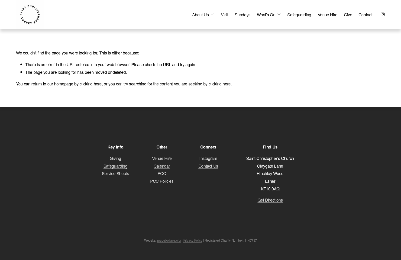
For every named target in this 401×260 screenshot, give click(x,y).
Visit (224, 14)
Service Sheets (115, 173)
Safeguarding (299, 14)
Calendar (162, 166)
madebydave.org (169, 240)
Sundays (242, 14)
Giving (115, 158)
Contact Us (208, 166)
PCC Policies (162, 181)
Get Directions (270, 200)
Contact (365, 14)
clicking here (91, 84)
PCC (162, 173)
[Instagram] (382, 14)
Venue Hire (327, 14)
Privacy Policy (192, 240)
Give (348, 14)
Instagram (208, 158)
